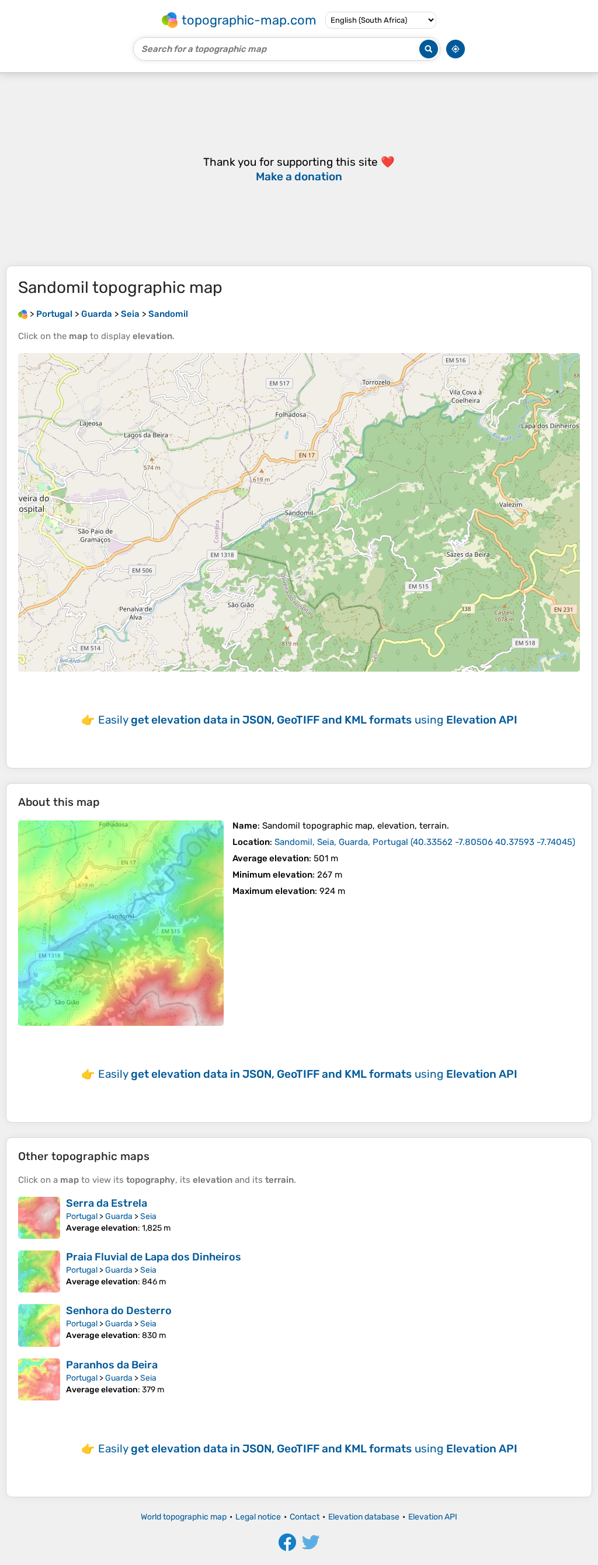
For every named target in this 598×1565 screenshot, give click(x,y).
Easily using (307, 719)
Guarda (119, 1216)
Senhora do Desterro (119, 1310)
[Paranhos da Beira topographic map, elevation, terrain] (39, 1379)
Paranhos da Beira (112, 1364)
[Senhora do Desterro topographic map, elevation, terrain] (39, 1325)
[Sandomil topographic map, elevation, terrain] (121, 923)
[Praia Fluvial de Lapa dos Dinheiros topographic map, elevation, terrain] (39, 1271)
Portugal (82, 1216)
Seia (148, 1216)
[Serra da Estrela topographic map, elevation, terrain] (39, 1218)
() (424, 842)
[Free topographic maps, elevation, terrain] (22, 314)
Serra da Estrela (106, 1203)
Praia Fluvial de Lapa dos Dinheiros (153, 1256)
